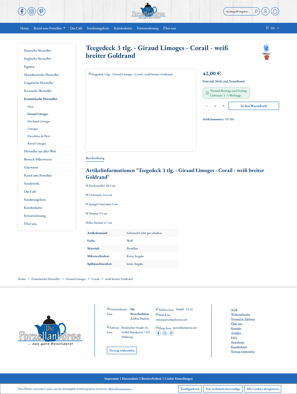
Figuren (29, 66)
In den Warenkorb (254, 106)
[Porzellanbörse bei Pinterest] (41, 11)
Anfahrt (236, 333)
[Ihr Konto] (265, 11)
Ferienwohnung (35, 215)
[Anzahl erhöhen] (223, 106)
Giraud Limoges (38, 114)
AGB (234, 310)
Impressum (111, 378)
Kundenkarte (33, 207)
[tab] (95, 158)
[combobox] (237, 11)
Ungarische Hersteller (38, 82)
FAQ (234, 337)
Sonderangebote (35, 199)
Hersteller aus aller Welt (40, 151)
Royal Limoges (37, 143)
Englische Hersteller (37, 58)
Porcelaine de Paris (39, 136)
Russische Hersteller (38, 91)
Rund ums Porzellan (38, 175)
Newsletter (237, 342)
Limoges (33, 129)
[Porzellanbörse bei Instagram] (32, 11)
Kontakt (236, 328)
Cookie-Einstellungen (179, 378)
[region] (140, 109)
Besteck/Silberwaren (38, 159)
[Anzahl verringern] (206, 106)
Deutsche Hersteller (37, 50)
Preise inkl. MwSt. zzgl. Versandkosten (224, 81)
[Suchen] (256, 11)
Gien (31, 106)
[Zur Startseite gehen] (148, 11)
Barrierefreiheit (151, 378)
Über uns (30, 223)
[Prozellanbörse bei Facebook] (22, 11)
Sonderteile (31, 183)
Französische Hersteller (40, 99)
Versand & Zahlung (243, 319)
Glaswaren (31, 167)
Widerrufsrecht (240, 314)
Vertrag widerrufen (121, 350)
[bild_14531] (141, 109)
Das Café (30, 191)
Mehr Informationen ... (120, 389)
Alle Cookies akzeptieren (262, 389)
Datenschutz (130, 378)
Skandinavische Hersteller (41, 74)
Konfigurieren (190, 389)
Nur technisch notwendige (223, 389)
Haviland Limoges (39, 121)
